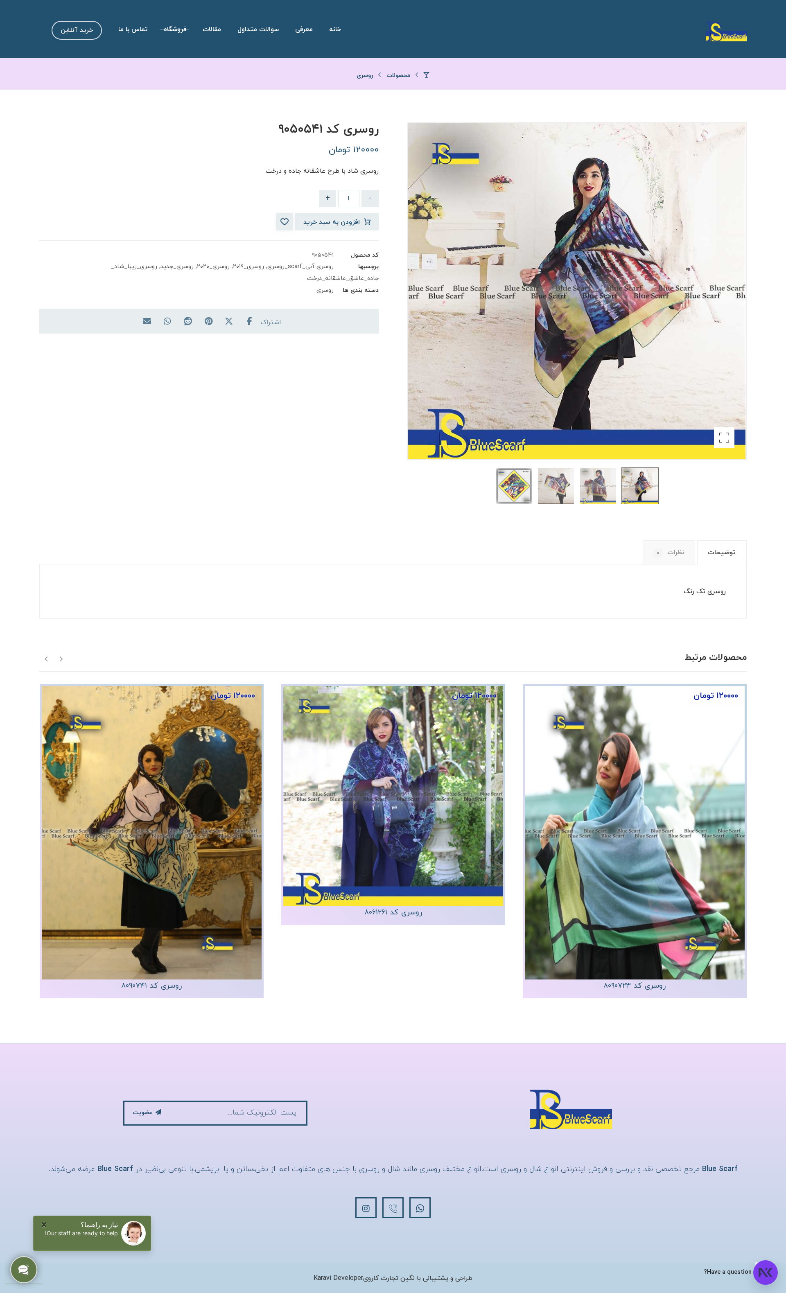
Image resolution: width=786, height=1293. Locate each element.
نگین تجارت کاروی (389, 1278)
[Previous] (61, 658)
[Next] (46, 658)
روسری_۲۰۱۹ (248, 266)
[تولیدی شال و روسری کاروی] (726, 31)
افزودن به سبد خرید (331, 222)
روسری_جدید (177, 266)
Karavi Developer (338, 1278)
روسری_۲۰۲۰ (213, 266)
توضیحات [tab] (722, 552)
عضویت (142, 1113)
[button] (724, 437)
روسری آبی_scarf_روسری (300, 266)
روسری (325, 290)
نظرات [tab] (670, 552)
